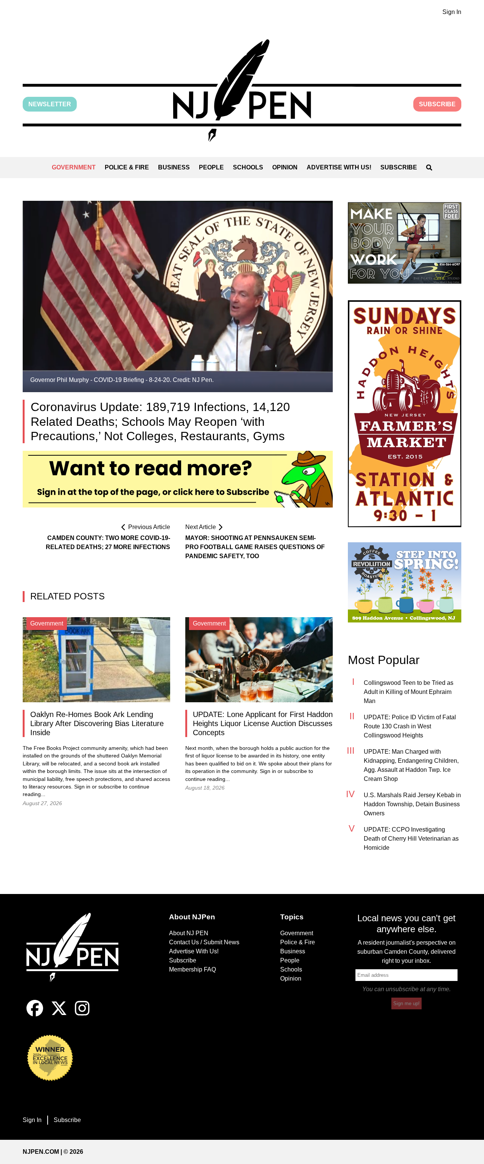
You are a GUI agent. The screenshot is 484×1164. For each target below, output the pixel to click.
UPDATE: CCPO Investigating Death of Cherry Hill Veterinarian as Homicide (411, 838)
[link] (404, 243)
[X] (59, 1014)
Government (74, 167)
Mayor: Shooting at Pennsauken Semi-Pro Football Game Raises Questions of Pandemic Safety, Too (255, 547)
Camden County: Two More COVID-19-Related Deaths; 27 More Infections (108, 542)
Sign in (82, 787)
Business (174, 167)
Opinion (285, 167)
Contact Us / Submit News (204, 942)
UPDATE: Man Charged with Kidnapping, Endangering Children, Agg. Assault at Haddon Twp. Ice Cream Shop (411, 765)
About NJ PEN (188, 933)
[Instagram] (82, 1014)
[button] (242, 90)
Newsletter (49, 104)
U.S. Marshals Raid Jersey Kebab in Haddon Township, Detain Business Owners (412, 804)
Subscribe (437, 104)
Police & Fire (127, 167)
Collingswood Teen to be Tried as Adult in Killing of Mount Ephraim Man (408, 692)
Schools (248, 167)
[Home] (77, 956)
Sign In (451, 12)
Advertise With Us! (339, 167)
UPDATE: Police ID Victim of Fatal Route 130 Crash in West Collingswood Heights (410, 726)
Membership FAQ (192, 969)
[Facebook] (34, 1014)
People (211, 167)
